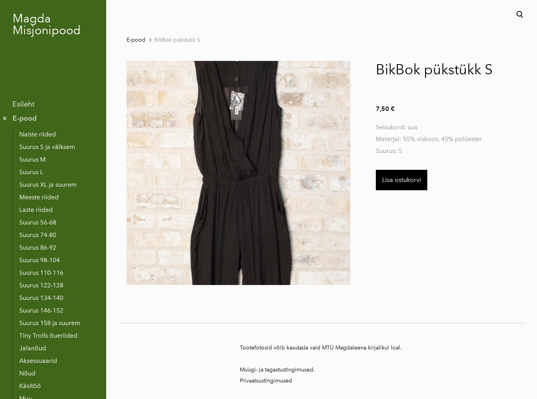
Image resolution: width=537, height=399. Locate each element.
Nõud (27, 373)
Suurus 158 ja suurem (49, 323)
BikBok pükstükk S (177, 40)
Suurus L (31, 172)
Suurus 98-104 (39, 260)
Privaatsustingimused (266, 380)
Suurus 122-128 (41, 285)
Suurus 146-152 (41, 310)
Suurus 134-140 (41, 298)
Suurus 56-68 (37, 222)
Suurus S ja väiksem (47, 147)
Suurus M (32, 159)
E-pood (25, 118)
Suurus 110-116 (41, 272)
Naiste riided (37, 134)
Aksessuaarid (38, 360)
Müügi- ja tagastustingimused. (277, 369)
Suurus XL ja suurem (48, 184)
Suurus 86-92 (37, 247)
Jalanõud (32, 348)
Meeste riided (39, 197)
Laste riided (36, 209)
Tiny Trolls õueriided (48, 335)
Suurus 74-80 (37, 235)
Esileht (24, 104)
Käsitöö (30, 386)
